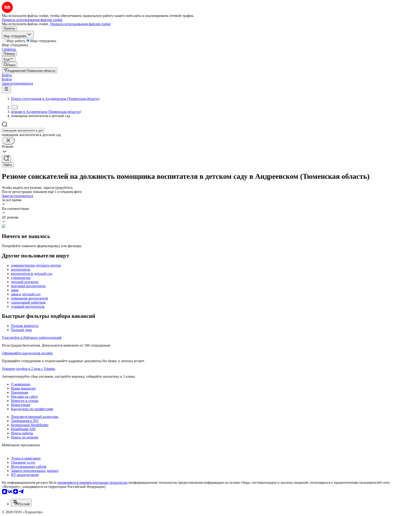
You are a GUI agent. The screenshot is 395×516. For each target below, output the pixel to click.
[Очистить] (8, 140)
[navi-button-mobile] (6, 89)
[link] (9, 64)
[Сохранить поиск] (6, 159)
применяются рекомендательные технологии (92, 482)
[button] (7, 75)
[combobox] (23, 130)
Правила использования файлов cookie (80, 24)
